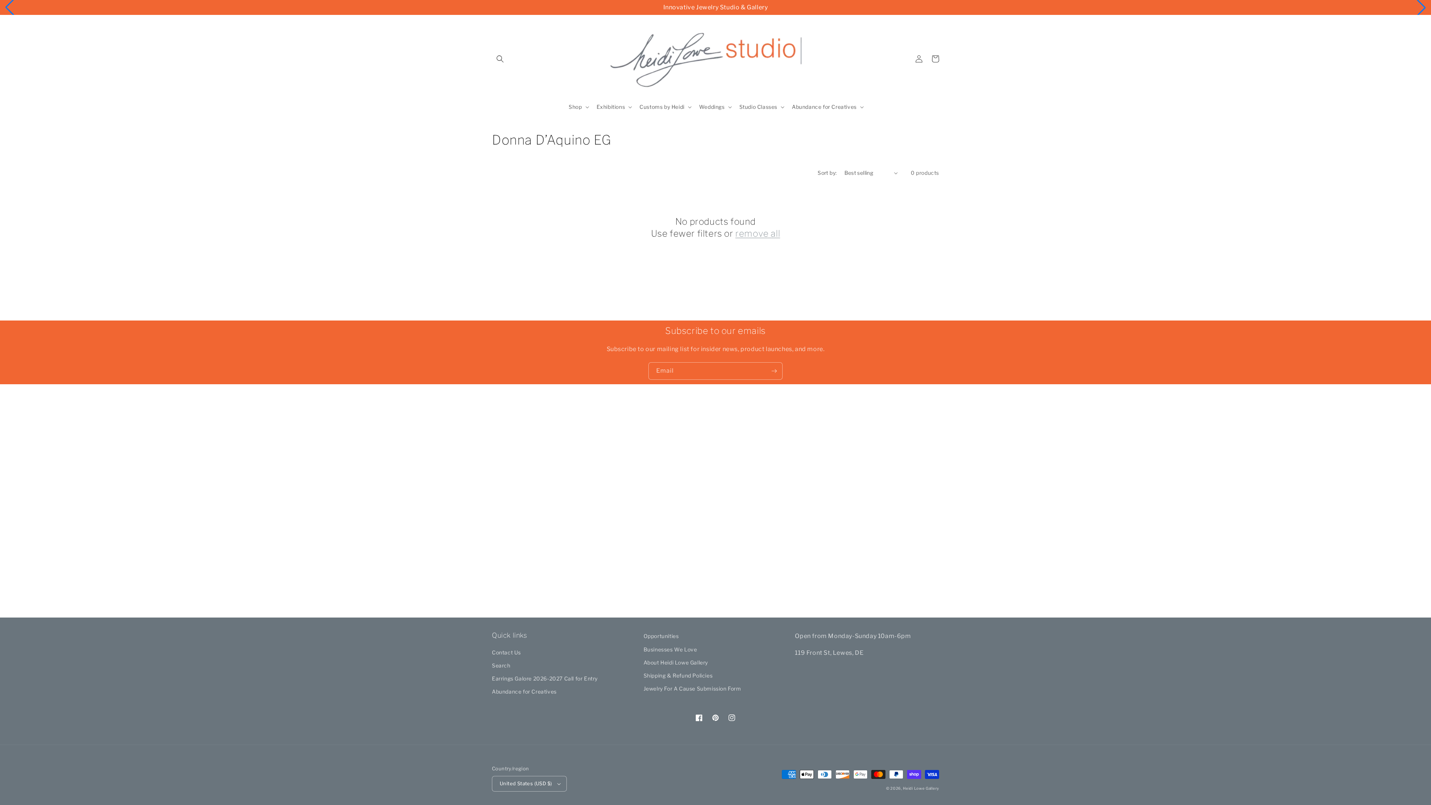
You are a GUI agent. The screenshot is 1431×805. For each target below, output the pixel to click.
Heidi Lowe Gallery (921, 788)
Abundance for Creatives (524, 691)
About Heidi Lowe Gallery (676, 662)
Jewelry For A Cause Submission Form (692, 688)
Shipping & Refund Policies (678, 675)
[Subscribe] (774, 371)
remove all (757, 233)
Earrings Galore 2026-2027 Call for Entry (545, 678)
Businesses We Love (670, 649)
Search (501, 665)
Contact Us (506, 652)
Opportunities (661, 636)
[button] (500, 59)
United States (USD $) (526, 783)
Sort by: (827, 173)
